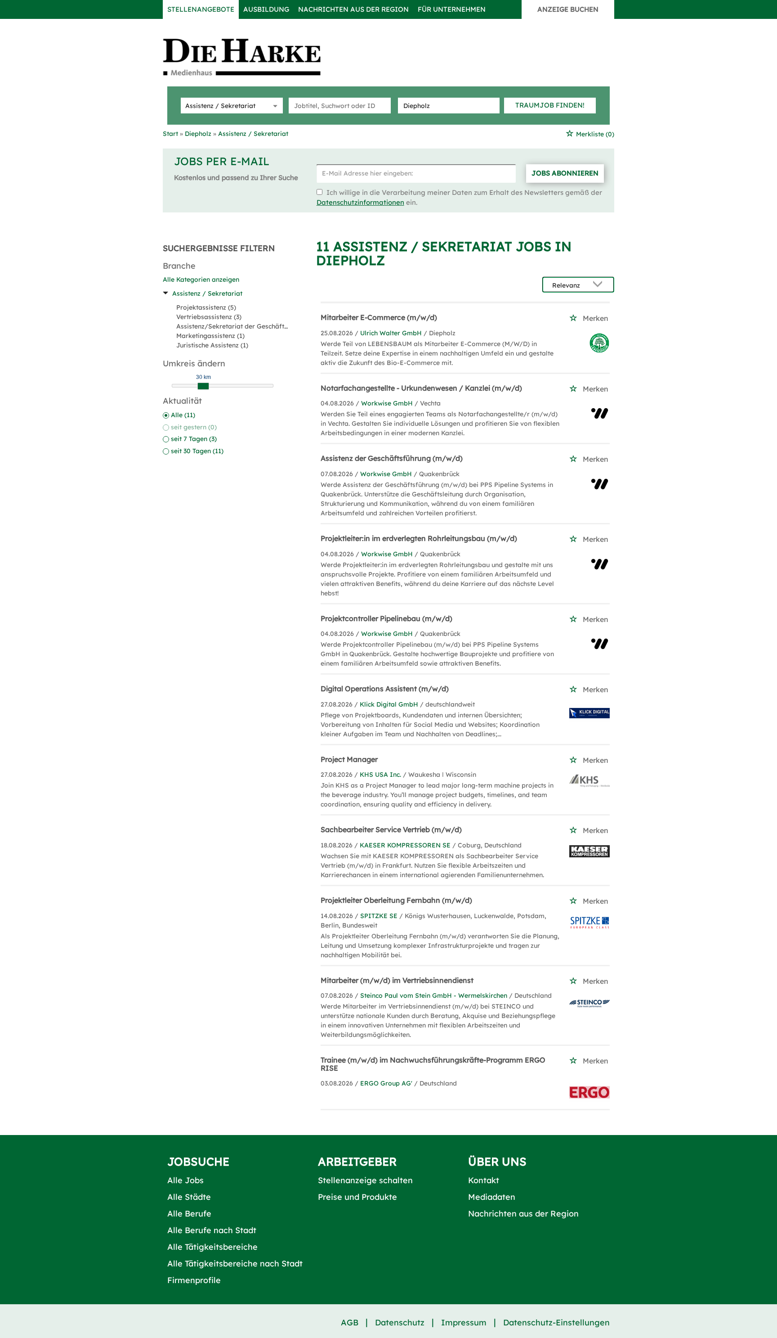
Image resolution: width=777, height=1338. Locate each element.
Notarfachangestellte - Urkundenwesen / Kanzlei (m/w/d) (421, 387)
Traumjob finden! (550, 105)
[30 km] (203, 386)
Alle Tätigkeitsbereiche (212, 1247)
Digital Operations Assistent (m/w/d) (385, 688)
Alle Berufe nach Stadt (211, 1230)
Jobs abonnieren (564, 173)
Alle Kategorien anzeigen (201, 279)
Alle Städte (189, 1197)
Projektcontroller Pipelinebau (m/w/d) (386, 618)
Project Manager (349, 759)
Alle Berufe (189, 1213)
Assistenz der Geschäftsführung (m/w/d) (392, 458)
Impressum (464, 1322)
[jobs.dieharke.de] (252, 57)
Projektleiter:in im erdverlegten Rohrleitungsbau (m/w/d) (419, 538)
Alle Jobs (185, 1180)
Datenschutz (399, 1322)
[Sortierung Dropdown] (600, 285)
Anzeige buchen (567, 9)
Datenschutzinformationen (360, 202)
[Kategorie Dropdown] (274, 105)
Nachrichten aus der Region (353, 9)
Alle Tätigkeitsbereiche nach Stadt (235, 1263)
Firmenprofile (194, 1280)
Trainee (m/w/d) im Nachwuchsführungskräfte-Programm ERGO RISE (433, 1063)
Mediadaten (491, 1197)
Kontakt (483, 1180)
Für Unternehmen (452, 9)
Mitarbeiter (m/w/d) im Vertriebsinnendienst (397, 980)
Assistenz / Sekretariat (207, 293)
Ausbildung (266, 9)
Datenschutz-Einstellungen (556, 1322)
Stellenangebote (200, 9)
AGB (349, 1322)
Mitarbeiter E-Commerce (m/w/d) (379, 317)
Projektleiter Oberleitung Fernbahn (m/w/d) (396, 900)
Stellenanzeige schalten (365, 1180)
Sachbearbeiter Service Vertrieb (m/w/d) (391, 829)
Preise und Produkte (357, 1197)
